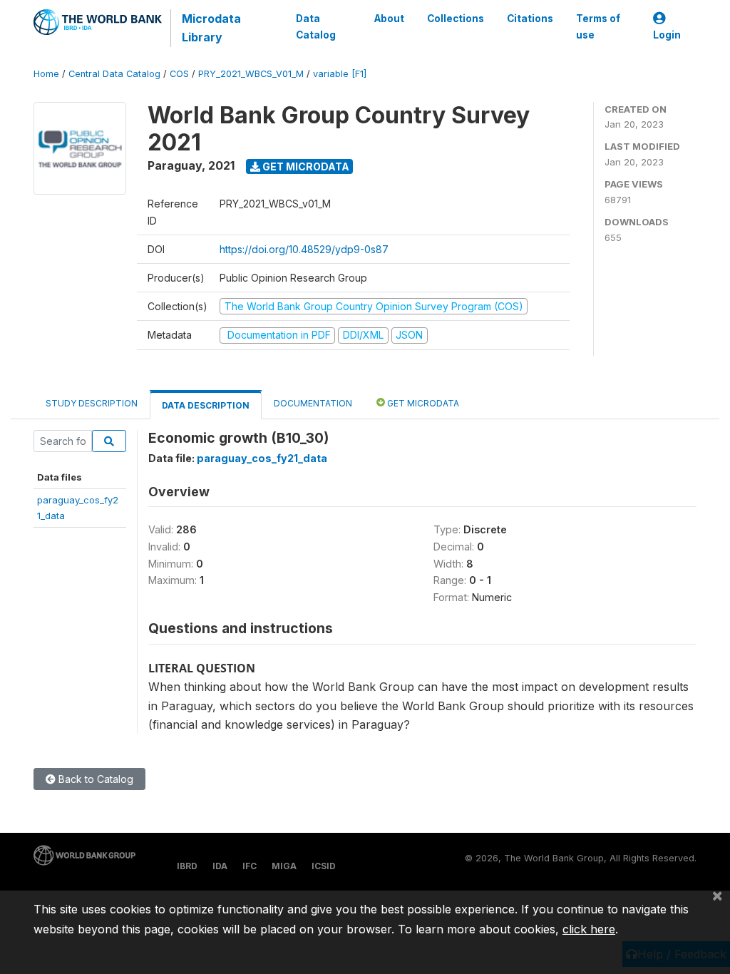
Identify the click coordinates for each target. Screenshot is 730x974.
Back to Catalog (94, 779)
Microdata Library (211, 27)
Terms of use (598, 26)
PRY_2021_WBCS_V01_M (251, 73)
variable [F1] (339, 73)
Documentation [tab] (313, 403)
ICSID (324, 866)
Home (46, 73)
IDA (219, 866)
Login (667, 35)
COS (179, 73)
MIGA (284, 866)
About (389, 18)
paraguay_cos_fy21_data (262, 458)
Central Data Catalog (114, 73)
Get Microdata (304, 166)
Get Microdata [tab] (422, 403)
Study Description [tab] (92, 403)
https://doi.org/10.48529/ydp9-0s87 (304, 249)
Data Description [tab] (206, 405)
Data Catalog (316, 26)
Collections (455, 18)
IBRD (187, 866)
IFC (249, 866)
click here (588, 929)
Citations (530, 18)
